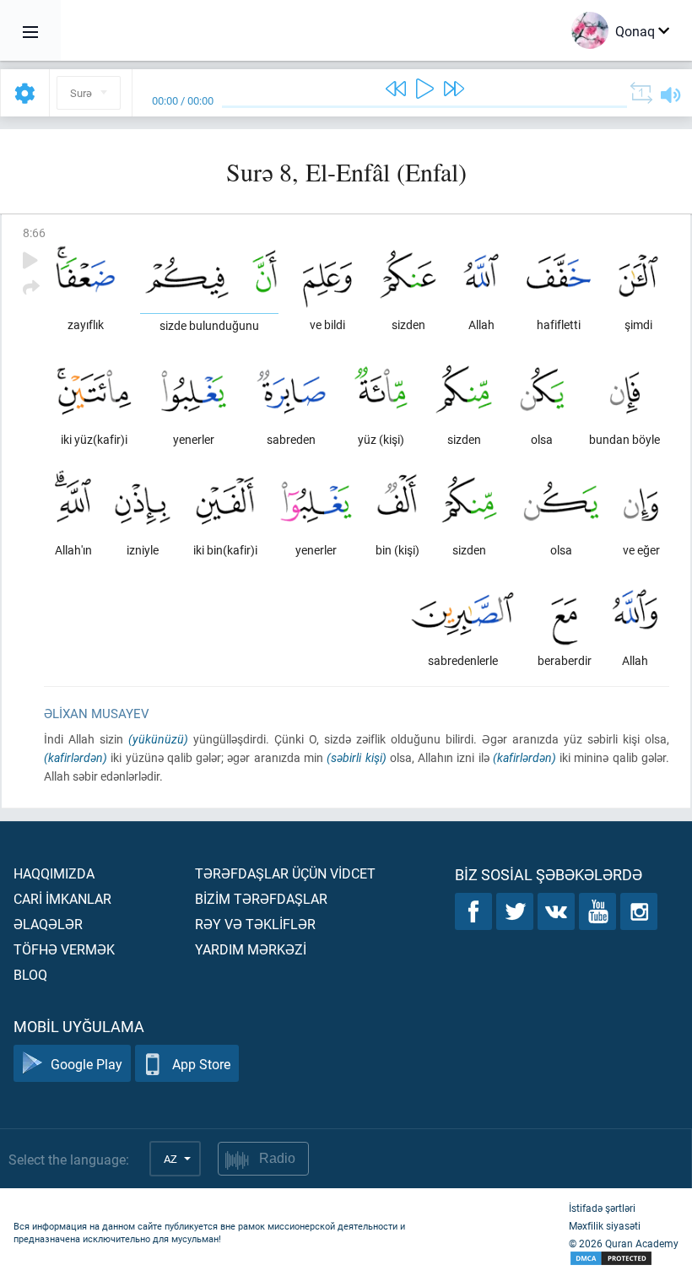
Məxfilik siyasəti (605, 1225)
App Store (201, 1064)
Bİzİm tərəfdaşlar (261, 898)
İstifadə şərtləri (602, 1207)
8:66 (34, 232)
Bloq (30, 974)
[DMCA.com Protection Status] (623, 1259)
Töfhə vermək (64, 949)
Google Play (86, 1064)
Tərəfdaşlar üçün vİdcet (285, 873)
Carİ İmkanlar (62, 898)
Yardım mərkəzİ (250, 949)
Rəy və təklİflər (255, 924)
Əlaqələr (48, 924)
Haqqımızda (54, 873)
